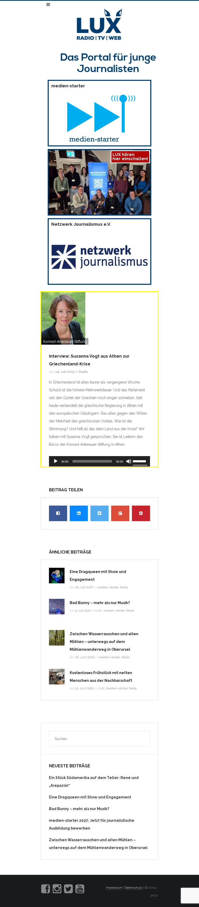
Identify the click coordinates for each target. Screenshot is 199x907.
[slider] (140, 460)
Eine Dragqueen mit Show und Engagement (90, 797)
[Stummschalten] (128, 461)
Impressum (114, 887)
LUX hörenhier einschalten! (130, 156)
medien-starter (108, 587)
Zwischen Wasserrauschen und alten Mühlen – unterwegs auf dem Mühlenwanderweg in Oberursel (104, 641)
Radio (83, 372)
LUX (98, 610)
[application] (99, 461)
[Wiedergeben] (55, 461)
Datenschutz (134, 887)
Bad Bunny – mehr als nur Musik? (100, 603)
